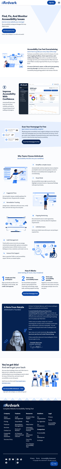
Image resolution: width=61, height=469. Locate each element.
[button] (59, 2)
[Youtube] (6, 459)
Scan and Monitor (18, 429)
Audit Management (19, 417)
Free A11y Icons (29, 440)
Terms (50, 420)
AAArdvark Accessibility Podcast (30, 429)
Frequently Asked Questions (7, 435)
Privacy (50, 417)
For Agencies (41, 421)
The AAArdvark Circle (29, 435)
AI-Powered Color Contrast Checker (19, 435)
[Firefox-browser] (21, 459)
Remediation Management (19, 425)
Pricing (6, 421)
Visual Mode (18, 421)
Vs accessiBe (41, 433)
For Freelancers (40, 425)
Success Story (8, 439)
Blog (27, 421)
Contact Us (7, 430)
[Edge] (17, 462)
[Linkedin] (9, 459)
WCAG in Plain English (30, 417)
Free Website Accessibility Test (30, 445)
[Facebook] (6, 462)
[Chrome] (17, 459)
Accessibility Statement (52, 423)
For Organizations (41, 417)
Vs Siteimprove (40, 436)
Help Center (29, 424)
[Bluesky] (13, 459)
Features (6, 424)
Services (6, 427)
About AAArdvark (7, 417)
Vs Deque (40, 440)
